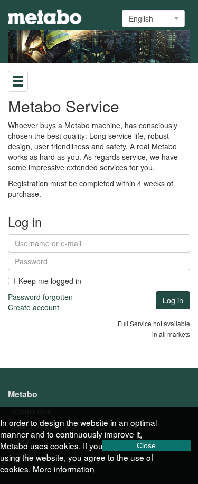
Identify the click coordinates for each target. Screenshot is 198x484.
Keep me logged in (49, 281)
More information (64, 468)
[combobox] (153, 18)
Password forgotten (40, 296)
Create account (33, 307)
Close (146, 445)
